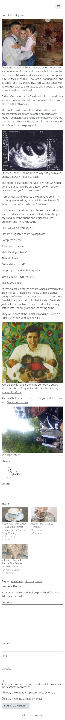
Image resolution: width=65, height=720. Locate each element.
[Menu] (58, 6)
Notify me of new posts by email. (23, 699)
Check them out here (17, 402)
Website (6, 668)
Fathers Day (17, 581)
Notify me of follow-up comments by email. (29, 692)
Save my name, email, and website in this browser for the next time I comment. (32, 685)
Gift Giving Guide (33, 581)
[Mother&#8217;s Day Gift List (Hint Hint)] (44, 514)
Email (5, 656)
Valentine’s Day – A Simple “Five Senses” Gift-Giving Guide (12, 563)
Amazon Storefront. (11, 392)
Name (6, 643)
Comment (8, 602)
